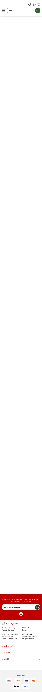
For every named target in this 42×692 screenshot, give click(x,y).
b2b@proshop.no (28, 639)
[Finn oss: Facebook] (21, 614)
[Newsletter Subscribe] (37, 607)
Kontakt (5, 659)
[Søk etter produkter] (37, 10)
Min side (6, 652)
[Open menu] (3, 10)
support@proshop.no (29, 636)
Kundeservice (8, 646)
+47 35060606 (27, 634)
